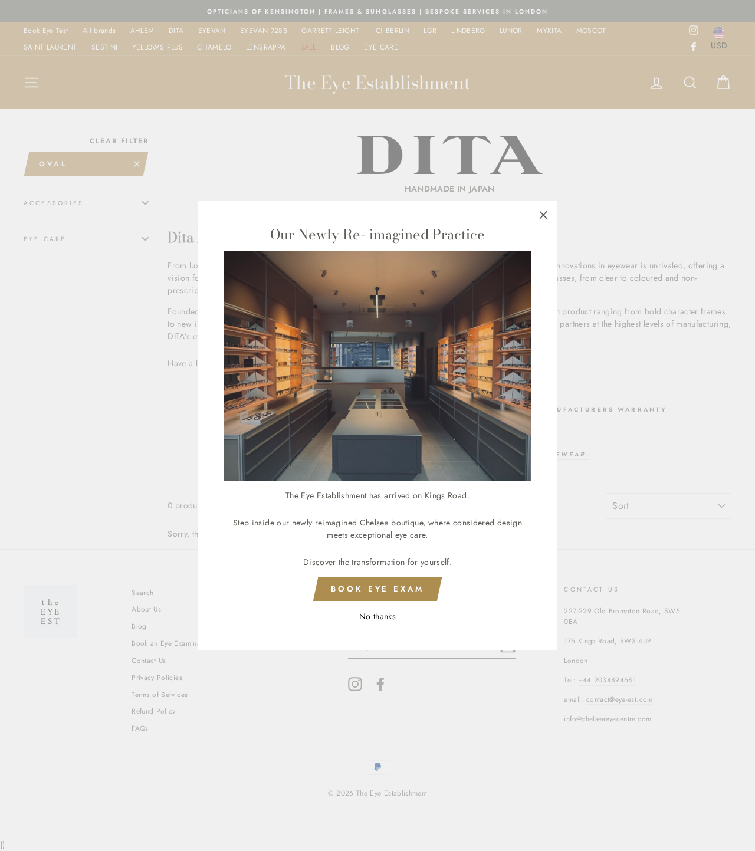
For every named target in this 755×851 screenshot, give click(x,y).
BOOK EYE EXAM (377, 588)
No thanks (377, 616)
